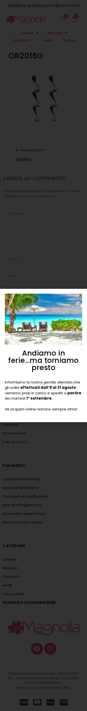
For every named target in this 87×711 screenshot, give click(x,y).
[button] (80, 295)
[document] (43, 355)
